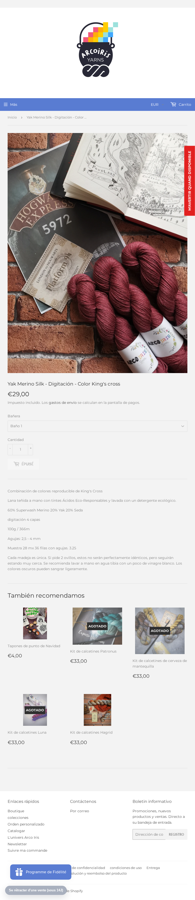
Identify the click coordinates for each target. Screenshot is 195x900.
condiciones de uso (126, 868)
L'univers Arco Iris (23, 837)
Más (13, 104)
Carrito (184, 104)
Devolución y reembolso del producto (95, 873)
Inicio (12, 117)
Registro (176, 834)
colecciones (18, 817)
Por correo (79, 811)
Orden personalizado (26, 824)
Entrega (153, 868)
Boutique (16, 811)
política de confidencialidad (82, 868)
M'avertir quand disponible (189, 181)
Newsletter (17, 844)
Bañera (14, 416)
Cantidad (16, 439)
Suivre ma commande (27, 850)
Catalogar (16, 831)
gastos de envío (63, 402)
